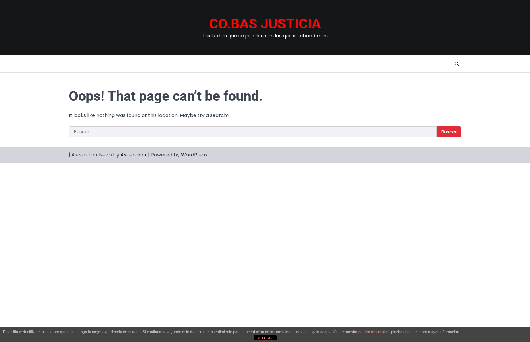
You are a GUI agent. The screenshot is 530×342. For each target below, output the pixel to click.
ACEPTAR (265, 338)
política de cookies (373, 332)
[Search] (456, 64)
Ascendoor (134, 154)
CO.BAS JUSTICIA (265, 24)
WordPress (194, 154)
